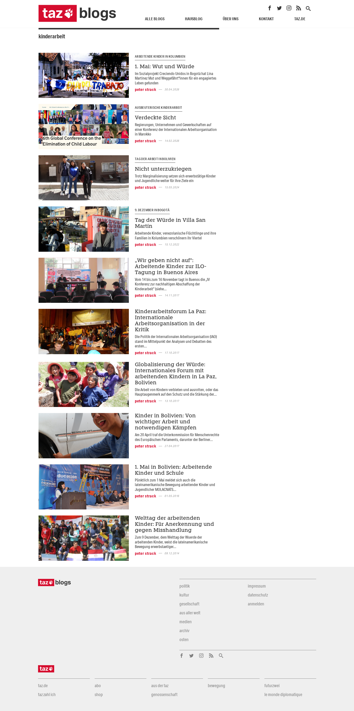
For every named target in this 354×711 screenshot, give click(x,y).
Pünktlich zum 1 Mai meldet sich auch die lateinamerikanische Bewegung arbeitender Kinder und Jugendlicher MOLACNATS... (175, 484)
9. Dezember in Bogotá (152, 210)
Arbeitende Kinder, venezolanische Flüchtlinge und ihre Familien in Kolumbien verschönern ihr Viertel (175, 235)
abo (98, 685)
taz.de (299, 18)
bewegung (216, 685)
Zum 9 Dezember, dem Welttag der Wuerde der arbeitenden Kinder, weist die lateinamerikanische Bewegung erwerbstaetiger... (171, 542)
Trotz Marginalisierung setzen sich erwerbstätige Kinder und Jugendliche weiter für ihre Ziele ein (175, 178)
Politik (184, 586)
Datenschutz (258, 594)
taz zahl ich (47, 694)
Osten (184, 639)
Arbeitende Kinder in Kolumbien (160, 56)
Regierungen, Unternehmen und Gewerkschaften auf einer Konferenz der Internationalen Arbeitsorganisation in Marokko (176, 129)
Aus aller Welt (189, 612)
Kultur (184, 594)
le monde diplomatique (283, 694)
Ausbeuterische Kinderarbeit (158, 107)
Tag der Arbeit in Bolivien (155, 159)
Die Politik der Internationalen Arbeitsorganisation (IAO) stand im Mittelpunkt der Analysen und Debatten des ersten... (176, 341)
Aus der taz (159, 685)
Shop (99, 694)
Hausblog (194, 18)
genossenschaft (164, 694)
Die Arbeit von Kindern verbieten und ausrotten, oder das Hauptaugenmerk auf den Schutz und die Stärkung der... (176, 392)
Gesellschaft (189, 603)
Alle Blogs (154, 18)
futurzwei (272, 685)
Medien (185, 621)
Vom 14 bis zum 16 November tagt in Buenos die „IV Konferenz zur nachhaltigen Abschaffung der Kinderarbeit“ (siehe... (172, 284)
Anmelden (256, 603)
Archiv (184, 630)
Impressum (257, 586)
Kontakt (266, 18)
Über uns (230, 18)
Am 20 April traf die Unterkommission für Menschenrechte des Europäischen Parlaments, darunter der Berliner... (177, 437)
